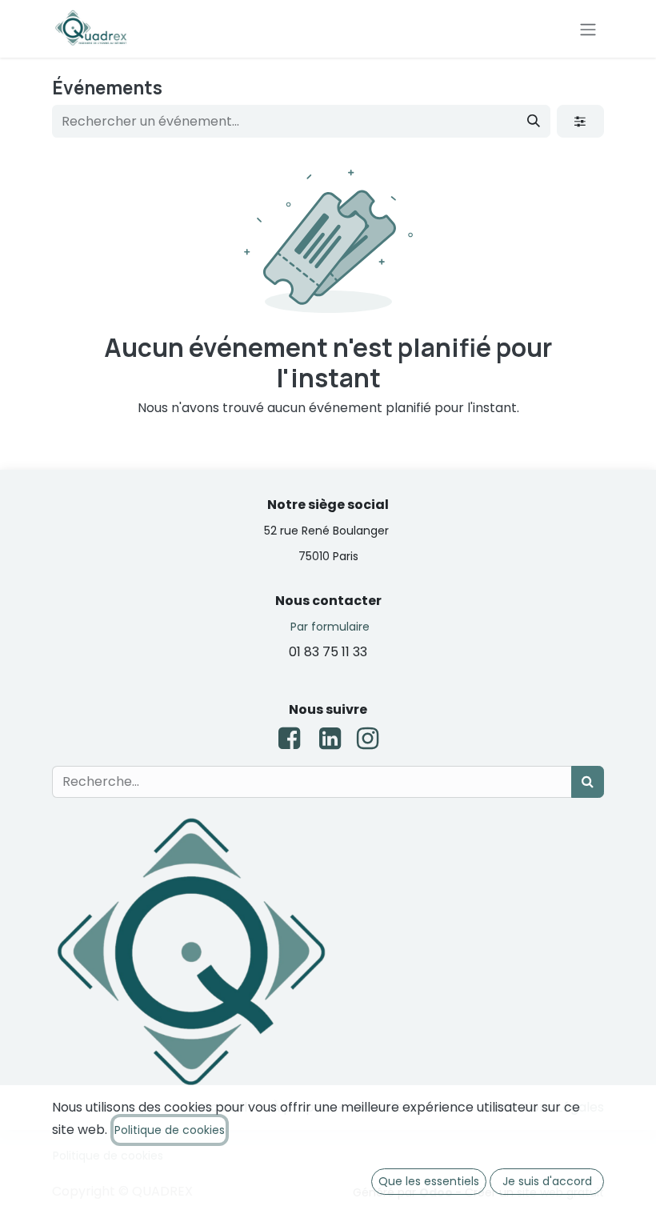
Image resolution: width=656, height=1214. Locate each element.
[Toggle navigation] (588, 29)
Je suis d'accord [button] (547, 1181)
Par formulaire (330, 627)
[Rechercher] (533, 121)
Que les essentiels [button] (428, 1181)
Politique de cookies (169, 1130)
